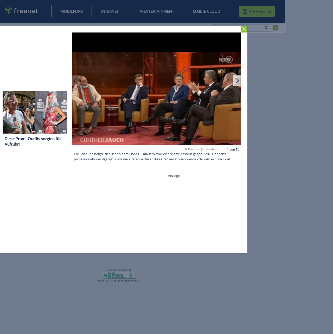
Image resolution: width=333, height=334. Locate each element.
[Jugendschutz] (119, 275)
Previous (76, 80)
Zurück (244, 29)
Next (237, 80)
